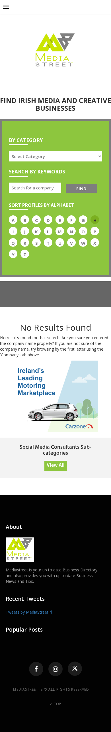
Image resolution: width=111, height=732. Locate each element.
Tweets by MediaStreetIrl (29, 612)
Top (57, 703)
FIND (81, 188)
